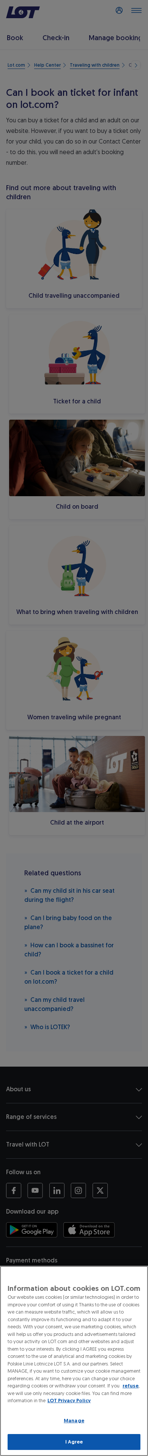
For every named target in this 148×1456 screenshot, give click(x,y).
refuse (131, 1386)
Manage (74, 1420)
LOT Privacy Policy (69, 1400)
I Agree (74, 1442)
